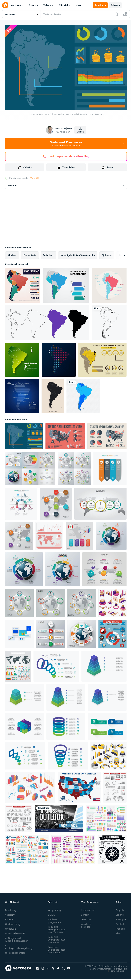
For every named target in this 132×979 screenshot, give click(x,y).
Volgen (80, 131)
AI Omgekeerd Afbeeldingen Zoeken (16, 938)
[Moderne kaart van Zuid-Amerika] (22, 283)
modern (12, 253)
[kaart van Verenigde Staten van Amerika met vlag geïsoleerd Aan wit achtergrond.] (79, 785)
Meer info (12, 184)
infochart (48, 253)
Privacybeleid (118, 967)
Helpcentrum (88, 908)
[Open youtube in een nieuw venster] (68, 966)
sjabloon (107, 253)
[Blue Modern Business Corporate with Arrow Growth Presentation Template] (59, 817)
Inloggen (115, 5)
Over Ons (86, 917)
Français (117, 926)
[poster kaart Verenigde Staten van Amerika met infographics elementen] (65, 435)
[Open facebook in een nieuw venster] (37, 966)
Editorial (63, 5)
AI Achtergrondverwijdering (19, 945)
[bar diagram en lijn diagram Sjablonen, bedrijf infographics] (19, 632)
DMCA (51, 913)
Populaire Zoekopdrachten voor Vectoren (57, 927)
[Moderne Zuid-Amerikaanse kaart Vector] (109, 283)
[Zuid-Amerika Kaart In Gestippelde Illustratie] (59, 358)
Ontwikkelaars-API (15, 931)
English (117, 908)
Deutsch (117, 922)
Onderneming (12, 922)
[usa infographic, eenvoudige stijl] (112, 847)
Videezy (9, 917)
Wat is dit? (34, 178)
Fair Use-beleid (115, 969)
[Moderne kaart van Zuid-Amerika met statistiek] (24, 435)
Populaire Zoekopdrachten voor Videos (57, 948)
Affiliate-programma (54, 919)
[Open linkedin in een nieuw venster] (48, 966)
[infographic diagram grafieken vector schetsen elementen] (115, 785)
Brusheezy (10, 908)
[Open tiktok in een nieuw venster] (58, 966)
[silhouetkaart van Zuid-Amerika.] (109, 321)
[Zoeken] (116, 14)
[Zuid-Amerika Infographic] (66, 283)
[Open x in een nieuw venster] (63, 966)
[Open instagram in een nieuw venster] (43, 966)
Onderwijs (10, 926)
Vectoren (16, 5)
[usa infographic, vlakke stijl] (112, 632)
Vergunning (54, 908)
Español (117, 913)
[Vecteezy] (5, 5)
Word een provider (86, 924)
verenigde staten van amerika (78, 253)
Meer (78, 5)
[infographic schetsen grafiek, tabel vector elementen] (18, 817)
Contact (85, 913)
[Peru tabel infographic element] (79, 534)
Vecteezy (9, 913)
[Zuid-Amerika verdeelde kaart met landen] (83, 394)
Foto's (32, 5)
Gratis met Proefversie (66, 143)
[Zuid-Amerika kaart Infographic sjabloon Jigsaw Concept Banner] (22, 358)
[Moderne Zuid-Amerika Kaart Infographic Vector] (102, 358)
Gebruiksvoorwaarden (98, 967)
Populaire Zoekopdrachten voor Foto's (57, 938)
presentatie (30, 253)
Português (118, 917)
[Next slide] (119, 253)
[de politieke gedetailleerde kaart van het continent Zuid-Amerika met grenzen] (53, 394)
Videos (47, 5)
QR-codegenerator (15, 951)
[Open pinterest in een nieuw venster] (53, 966)
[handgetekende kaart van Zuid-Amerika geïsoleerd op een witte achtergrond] (47, 321)
